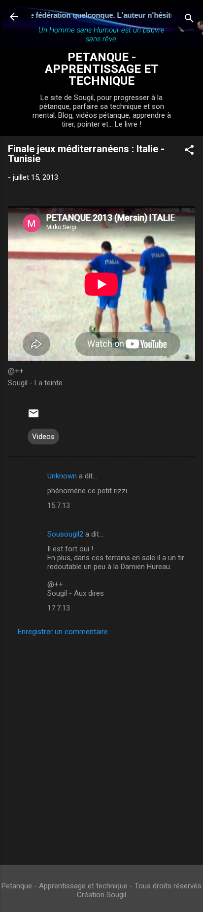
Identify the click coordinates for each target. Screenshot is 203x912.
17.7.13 (58, 608)
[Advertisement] (101, 747)
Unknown (62, 476)
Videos (43, 436)
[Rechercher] (189, 20)
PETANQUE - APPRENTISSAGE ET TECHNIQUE (102, 69)
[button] (189, 151)
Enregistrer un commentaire (63, 631)
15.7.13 (58, 505)
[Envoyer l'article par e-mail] (33, 416)
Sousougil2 (65, 534)
